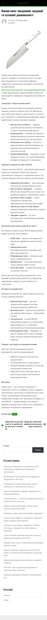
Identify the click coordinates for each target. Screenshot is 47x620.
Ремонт (7, 595)
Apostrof (23, 3)
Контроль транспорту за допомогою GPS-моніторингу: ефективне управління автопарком (21, 469)
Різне (15, 414)
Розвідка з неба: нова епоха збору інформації (23, 513)
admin (12, 23)
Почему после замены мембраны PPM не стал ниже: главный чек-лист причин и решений (22, 528)
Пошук (6, 446)
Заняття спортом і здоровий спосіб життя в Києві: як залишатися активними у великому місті (23, 553)
